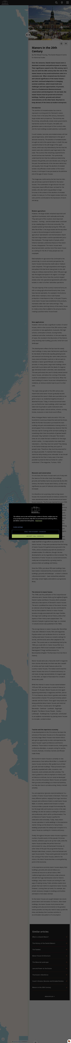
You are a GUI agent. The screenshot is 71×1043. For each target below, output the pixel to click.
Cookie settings (18, 527)
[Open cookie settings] (69, 1041)
